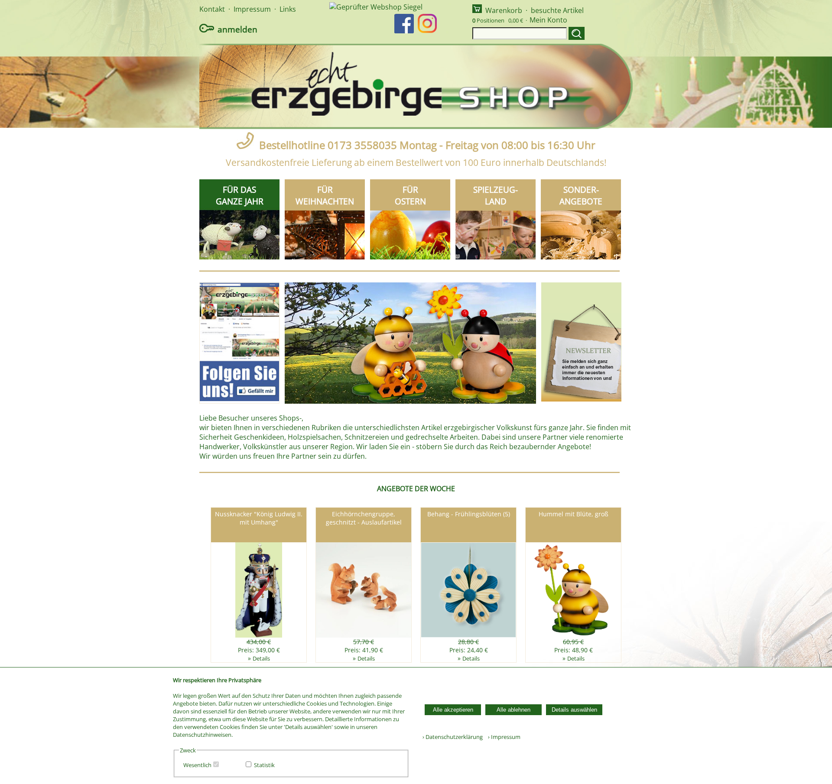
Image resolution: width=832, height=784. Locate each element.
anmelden (237, 29)
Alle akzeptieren (453, 709)
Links (288, 9)
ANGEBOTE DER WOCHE (416, 488)
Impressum (252, 9)
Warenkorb (503, 10)
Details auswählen (574, 709)
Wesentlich (197, 765)
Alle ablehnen (513, 709)
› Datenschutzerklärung (452, 737)
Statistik (264, 765)
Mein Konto (548, 20)
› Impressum (502, 737)
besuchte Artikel (557, 10)
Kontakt (212, 9)
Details (261, 658)
